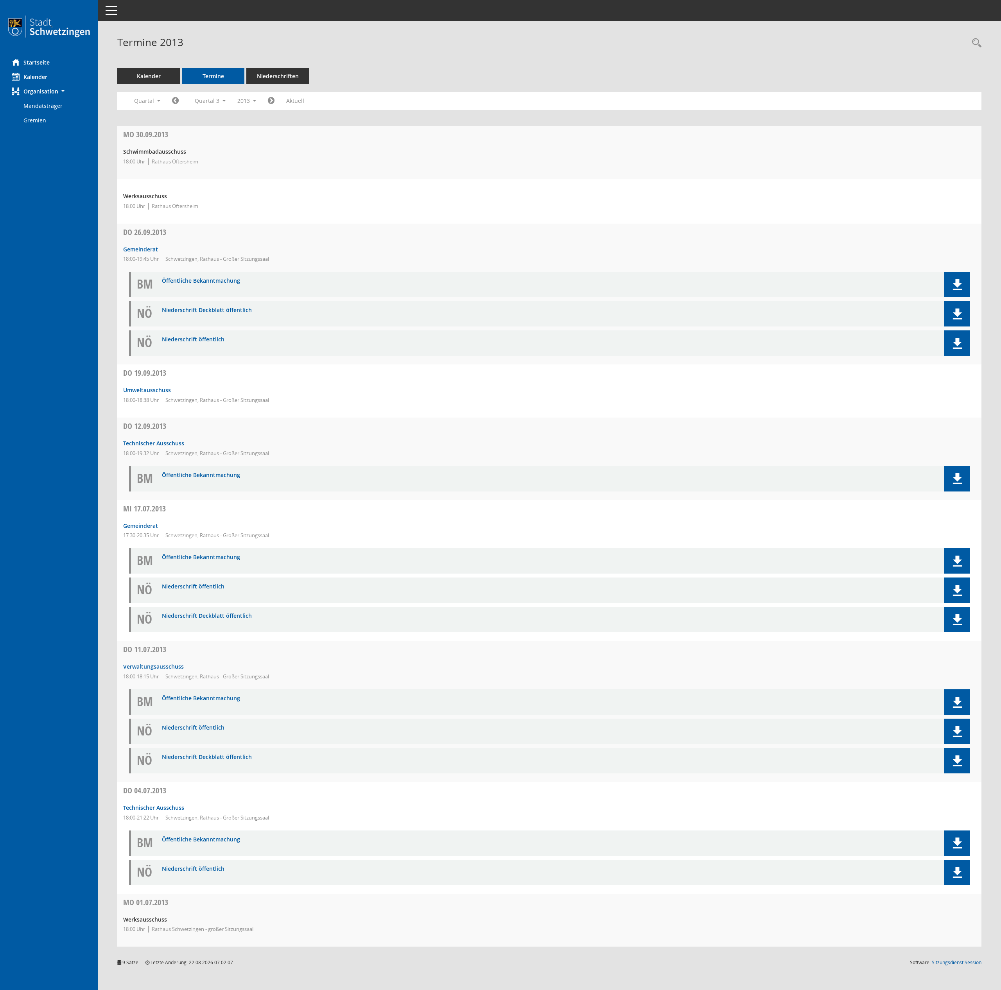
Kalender (35, 77)
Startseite (36, 62)
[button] (49, 91)
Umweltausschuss (147, 390)
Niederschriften (278, 76)
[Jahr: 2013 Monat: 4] (175, 101)
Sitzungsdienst (956, 962)
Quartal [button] (145, 100)
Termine (213, 76)
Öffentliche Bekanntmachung (201, 281)
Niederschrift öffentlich (193, 339)
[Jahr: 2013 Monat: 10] (271, 101)
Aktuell (295, 100)
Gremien (34, 120)
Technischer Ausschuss (153, 443)
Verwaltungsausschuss (153, 666)
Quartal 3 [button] (208, 100)
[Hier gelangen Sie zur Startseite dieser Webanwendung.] (49, 26)
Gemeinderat (140, 249)
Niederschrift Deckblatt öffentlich (207, 310)
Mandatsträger (43, 105)
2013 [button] (244, 100)
